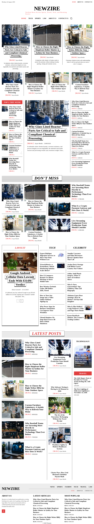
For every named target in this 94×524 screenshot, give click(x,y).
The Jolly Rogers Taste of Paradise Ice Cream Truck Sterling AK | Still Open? (82, 380)
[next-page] (21, 300)
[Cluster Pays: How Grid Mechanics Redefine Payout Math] (59, 464)
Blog (12, 60)
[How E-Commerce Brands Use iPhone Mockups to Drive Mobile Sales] (61, 277)
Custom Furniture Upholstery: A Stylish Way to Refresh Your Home (81, 88)
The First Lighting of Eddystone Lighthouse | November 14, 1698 (82, 390)
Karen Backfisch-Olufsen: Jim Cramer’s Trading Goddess (75, 317)
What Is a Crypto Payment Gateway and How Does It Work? (81, 153)
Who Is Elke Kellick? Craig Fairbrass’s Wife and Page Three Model (75, 308)
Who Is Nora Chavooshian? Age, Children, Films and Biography (74, 287)
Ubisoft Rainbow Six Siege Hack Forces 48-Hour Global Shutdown (48, 320)
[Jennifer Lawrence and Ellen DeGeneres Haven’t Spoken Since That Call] (88, 255)
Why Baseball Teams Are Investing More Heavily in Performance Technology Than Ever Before (15, 164)
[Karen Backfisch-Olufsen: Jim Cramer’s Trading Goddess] (88, 317)
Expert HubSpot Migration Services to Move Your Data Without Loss (82, 360)
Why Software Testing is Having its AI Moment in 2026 (59, 389)
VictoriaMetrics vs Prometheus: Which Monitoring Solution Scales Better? (47, 267)
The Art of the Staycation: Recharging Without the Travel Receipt (59, 418)
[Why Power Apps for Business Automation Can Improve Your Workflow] (61, 308)
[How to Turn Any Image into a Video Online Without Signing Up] (61, 297)
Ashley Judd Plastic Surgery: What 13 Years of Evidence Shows (74, 276)
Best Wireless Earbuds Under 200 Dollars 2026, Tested (48, 288)
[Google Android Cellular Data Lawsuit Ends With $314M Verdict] (20, 263)
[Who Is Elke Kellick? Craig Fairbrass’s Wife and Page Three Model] (88, 308)
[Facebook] (3, 511)
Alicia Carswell (16, 289)
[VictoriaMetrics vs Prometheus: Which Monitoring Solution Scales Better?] (61, 266)
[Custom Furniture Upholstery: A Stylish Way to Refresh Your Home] (82, 78)
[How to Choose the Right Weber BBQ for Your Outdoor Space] (78, 36)
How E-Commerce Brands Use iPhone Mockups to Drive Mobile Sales (46, 278)
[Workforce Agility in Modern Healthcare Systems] (59, 436)
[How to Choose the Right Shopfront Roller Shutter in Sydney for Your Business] (47, 36)
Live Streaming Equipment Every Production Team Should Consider (81, 163)
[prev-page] (18, 300)
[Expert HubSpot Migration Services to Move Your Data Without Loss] (61, 255)
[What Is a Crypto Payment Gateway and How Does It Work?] (59, 209)
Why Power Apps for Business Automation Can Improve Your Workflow (47, 309)
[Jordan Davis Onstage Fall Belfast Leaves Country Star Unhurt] (88, 266)
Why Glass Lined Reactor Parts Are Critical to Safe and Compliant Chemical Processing (12, 88)
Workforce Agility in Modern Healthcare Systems (59, 447)
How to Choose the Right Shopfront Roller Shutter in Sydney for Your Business (47, 50)
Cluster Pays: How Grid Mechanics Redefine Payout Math (59, 474)
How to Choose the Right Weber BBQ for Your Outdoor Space (78, 50)
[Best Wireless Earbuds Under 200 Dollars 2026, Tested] (61, 288)
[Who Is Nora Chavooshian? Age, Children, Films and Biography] (88, 286)
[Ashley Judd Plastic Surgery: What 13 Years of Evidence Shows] (88, 275)
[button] (71, 18)
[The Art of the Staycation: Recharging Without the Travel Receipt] (59, 406)
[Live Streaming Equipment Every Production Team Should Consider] (59, 225)
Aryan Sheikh (19, 60)
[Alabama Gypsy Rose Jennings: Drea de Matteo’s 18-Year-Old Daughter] (88, 297)
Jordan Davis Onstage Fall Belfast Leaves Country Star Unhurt (75, 266)
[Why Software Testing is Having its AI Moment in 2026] (59, 378)
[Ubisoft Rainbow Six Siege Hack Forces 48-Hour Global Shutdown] (61, 319)
